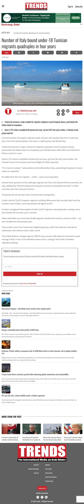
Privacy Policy (32, 283)
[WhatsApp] (62, 52)
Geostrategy (7, 24)
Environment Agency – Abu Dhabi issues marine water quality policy (26, 308)
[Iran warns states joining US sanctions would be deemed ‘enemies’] (11, 429)
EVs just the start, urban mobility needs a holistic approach (23, 395)
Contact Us (42, 488)
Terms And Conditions (51, 477)
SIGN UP (40, 274)
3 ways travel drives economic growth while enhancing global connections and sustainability (35, 374)
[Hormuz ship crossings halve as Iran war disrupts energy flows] (52, 429)
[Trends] (36, 6)
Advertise (47, 465)
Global (17, 24)
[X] (33, 52)
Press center (48, 469)
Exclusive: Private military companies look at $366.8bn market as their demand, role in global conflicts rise (39, 352)
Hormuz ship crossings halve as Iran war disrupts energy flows (52, 438)
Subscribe (79, 6)
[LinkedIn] (47, 52)
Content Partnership (33, 469)
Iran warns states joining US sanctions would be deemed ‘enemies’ (10, 439)
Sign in (70, 6)
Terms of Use (23, 283)
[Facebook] (19, 52)
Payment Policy (49, 481)
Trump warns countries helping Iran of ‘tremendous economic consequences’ (73, 439)
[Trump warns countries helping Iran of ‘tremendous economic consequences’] (73, 429)
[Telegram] (76, 52)
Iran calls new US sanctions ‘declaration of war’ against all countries (29, 33)
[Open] (3, 7)
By (26, 111)
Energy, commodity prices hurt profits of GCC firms (20, 329)
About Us (36, 473)
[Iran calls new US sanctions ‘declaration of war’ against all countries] (31, 429)
